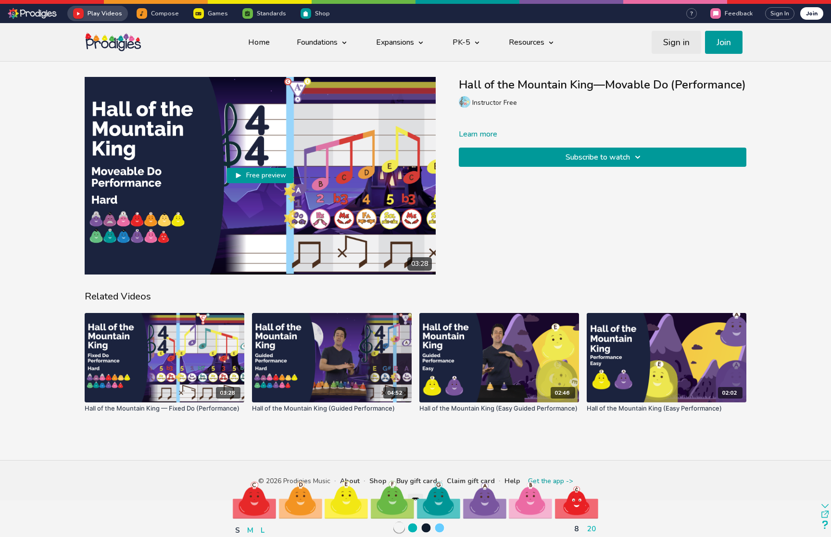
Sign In (779, 13)
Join (812, 13)
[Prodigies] (33, 13)
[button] (254, 499)
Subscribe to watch (598, 157)
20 (591, 529)
